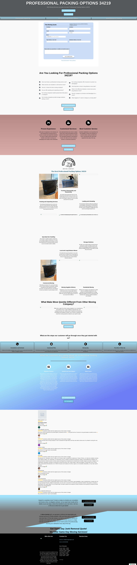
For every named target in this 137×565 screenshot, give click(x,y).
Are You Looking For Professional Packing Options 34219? (68, 74)
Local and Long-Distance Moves (68, 18)
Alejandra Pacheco (48, 371)
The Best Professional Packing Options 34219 (68, 171)
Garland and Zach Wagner (68, 371)
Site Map (61, 561)
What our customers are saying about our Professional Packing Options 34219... (68, 356)
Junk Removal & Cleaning (114, 18)
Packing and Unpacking (23, 18)
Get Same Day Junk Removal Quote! (68, 529)
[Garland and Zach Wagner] (68, 367)
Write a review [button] (41, 424)
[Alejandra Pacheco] (49, 367)
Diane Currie (88, 371)
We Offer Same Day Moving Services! (68, 532)
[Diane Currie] (88, 367)
